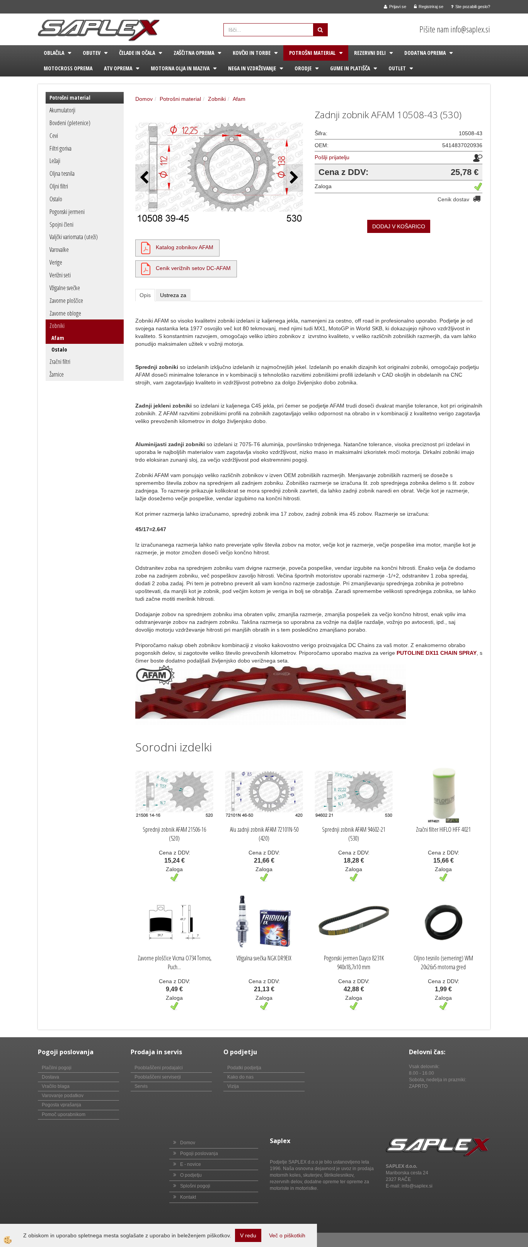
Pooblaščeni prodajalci (159, 1067)
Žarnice (56, 374)
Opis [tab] (145, 295)
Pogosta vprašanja (61, 1105)
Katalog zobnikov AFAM (184, 247)
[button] (293, 178)
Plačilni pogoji (57, 1067)
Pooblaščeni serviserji (158, 1077)
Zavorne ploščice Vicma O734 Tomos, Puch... (174, 962)
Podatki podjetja (244, 1067)
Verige (55, 262)
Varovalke (59, 249)
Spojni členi (61, 224)
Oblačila (54, 52)
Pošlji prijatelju (332, 157)
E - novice (190, 1164)
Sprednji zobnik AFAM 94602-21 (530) (353, 834)
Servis (141, 1086)
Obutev (91, 52)
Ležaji (54, 160)
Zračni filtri (59, 361)
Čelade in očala (137, 52)
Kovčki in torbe (252, 52)
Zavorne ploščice (66, 300)
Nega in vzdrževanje (252, 68)
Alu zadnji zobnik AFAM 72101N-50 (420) (264, 834)
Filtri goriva (60, 148)
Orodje (303, 68)
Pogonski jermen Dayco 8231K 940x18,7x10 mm (354, 962)
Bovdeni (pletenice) (69, 123)
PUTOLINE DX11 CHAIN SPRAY (437, 653)
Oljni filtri (58, 186)
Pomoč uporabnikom (63, 1114)
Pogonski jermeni (67, 211)
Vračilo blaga (56, 1086)
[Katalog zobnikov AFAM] (146, 247)
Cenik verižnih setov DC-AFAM (193, 268)
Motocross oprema (68, 68)
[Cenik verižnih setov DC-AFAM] (146, 268)
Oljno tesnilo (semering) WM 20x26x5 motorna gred (443, 962)
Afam (57, 337)
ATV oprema (118, 68)
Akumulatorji (62, 110)
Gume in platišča (350, 68)
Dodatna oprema (425, 52)
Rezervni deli (370, 52)
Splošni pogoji (195, 1186)
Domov (144, 99)
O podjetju (191, 1175)
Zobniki (57, 325)
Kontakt (188, 1197)
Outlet (397, 68)
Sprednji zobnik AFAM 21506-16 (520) (174, 834)
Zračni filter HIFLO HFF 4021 (443, 829)
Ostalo (55, 199)
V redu (248, 1235)
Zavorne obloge (65, 313)
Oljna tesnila (62, 173)
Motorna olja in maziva (180, 68)
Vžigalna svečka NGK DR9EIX (264, 958)
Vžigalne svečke (64, 288)
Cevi (53, 135)
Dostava (50, 1077)
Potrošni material (312, 52)
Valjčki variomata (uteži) (73, 237)
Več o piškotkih (287, 1235)
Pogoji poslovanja (199, 1153)
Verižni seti (60, 275)
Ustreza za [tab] (173, 295)
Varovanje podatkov (62, 1095)
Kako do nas (240, 1077)
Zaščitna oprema (194, 52)
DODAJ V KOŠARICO (398, 226)
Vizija (233, 1086)
